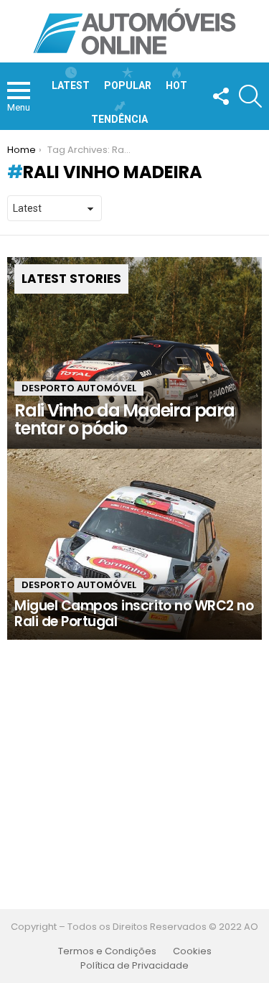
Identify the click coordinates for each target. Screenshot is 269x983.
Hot (176, 85)
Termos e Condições (107, 951)
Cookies (192, 951)
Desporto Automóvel (79, 388)
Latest (71, 85)
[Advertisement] (134, 774)
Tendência (119, 119)
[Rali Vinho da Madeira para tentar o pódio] (134, 352)
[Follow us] (220, 96)
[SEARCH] (250, 96)
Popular (127, 85)
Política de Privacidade (134, 966)
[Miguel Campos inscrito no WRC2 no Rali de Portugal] (134, 544)
